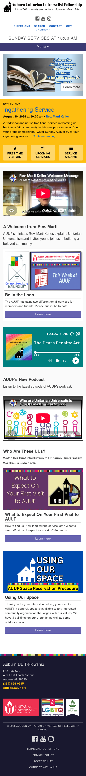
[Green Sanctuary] (73, 707)
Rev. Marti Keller (57, 116)
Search (39, 26)
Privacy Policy (43, 755)
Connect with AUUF (43, 767)
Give (69, 26)
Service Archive (71, 155)
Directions (22, 26)
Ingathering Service (28, 109)
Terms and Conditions (43, 749)
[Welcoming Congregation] (54, 707)
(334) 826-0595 (13, 683)
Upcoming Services (42, 155)
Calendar (43, 29)
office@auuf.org (14, 687)
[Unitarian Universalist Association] (22, 707)
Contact (55, 26)
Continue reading (44, 136)
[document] (43, 350)
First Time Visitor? (15, 155)
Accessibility (43, 761)
